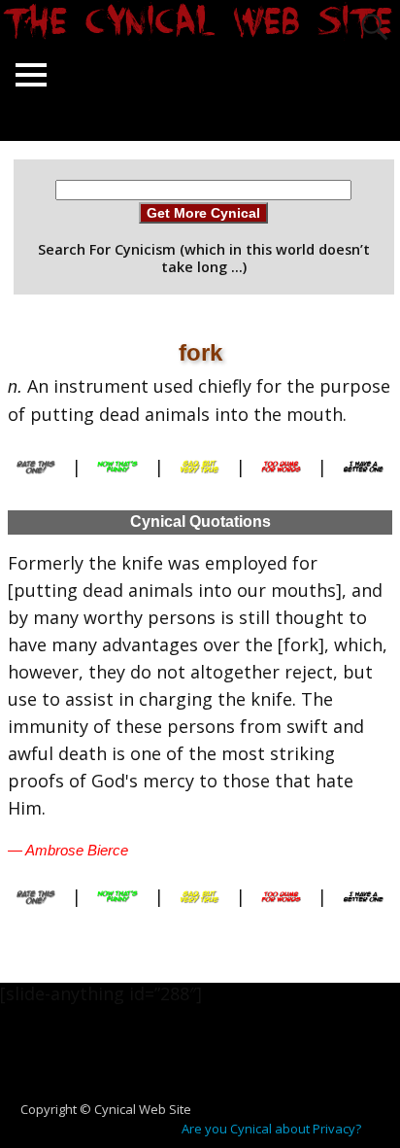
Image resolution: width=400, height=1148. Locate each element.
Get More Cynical (203, 213)
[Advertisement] (208, 1062)
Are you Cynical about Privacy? (271, 1128)
